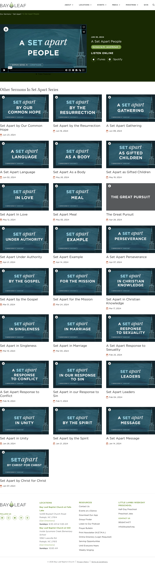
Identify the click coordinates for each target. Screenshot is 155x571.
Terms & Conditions (99, 562)
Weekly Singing (86, 550)
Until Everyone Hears (89, 545)
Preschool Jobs (125, 514)
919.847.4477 (124, 522)
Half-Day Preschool (127, 509)
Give (146, 5)
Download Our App (88, 515)
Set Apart (17, 14)
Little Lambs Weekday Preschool (131, 504)
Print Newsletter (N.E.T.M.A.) (92, 532)
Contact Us (84, 506)
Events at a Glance (88, 511)
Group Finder (85, 519)
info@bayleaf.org (126, 527)
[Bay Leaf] (13, 5)
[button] (153, 4)
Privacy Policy (83, 562)
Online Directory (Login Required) (95, 537)
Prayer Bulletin (86, 528)
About (68, 5)
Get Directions (47, 521)
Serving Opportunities (89, 541)
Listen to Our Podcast (89, 524)
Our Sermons (5, 14)
